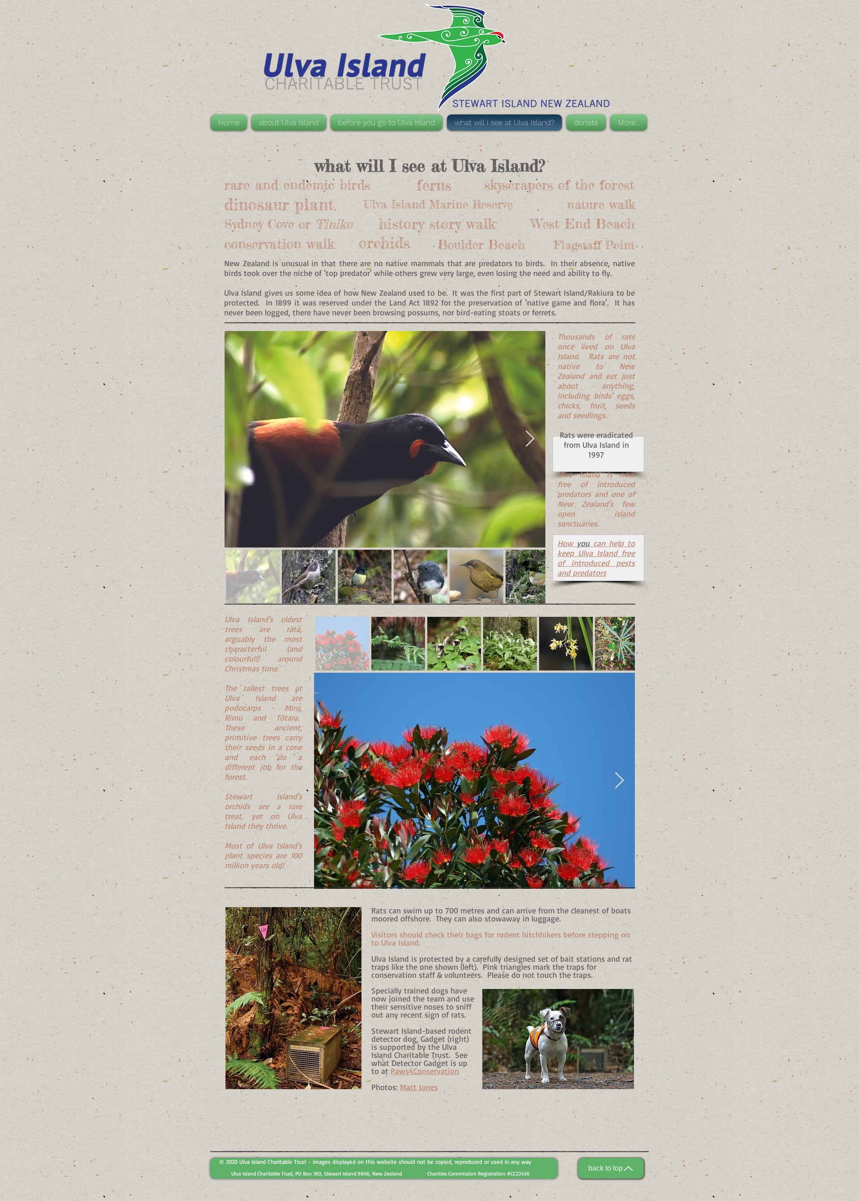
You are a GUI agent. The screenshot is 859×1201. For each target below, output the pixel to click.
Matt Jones (419, 1087)
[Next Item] (530, 439)
